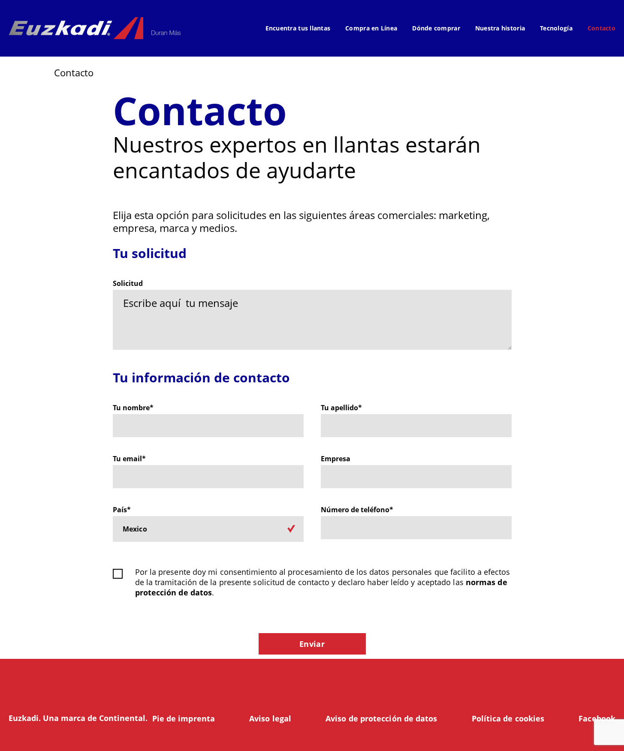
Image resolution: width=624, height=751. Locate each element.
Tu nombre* (133, 407)
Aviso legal (270, 718)
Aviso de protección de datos (381, 718)
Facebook (597, 718)
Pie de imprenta (183, 718)
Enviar (312, 644)
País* (122, 509)
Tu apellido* (341, 407)
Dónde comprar (436, 28)
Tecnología (556, 28)
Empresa (335, 458)
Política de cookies (508, 718)
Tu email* (129, 458)
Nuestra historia (500, 28)
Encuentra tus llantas (298, 28)
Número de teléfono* (357, 509)
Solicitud (128, 283)
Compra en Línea (371, 28)
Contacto (601, 28)
